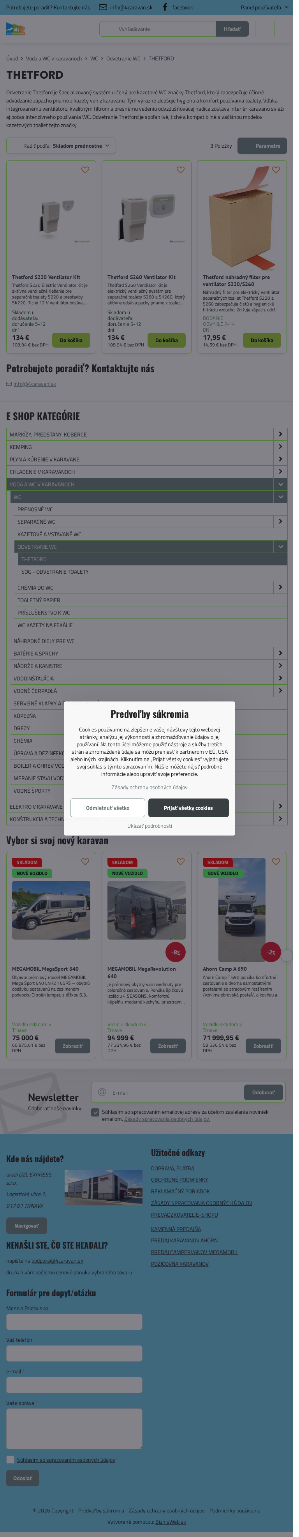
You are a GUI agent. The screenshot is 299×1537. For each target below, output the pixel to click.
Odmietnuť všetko (107, 808)
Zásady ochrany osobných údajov (150, 787)
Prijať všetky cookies (188, 808)
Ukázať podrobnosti (149, 825)
